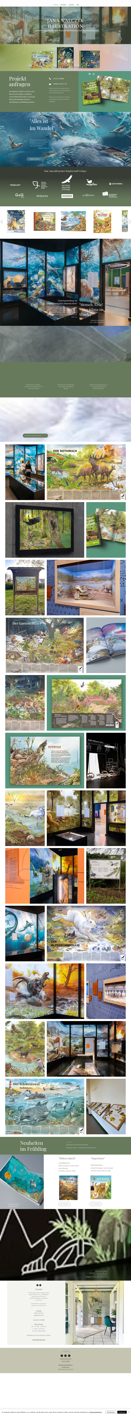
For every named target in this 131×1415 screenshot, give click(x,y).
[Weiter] (121, 39)
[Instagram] (94, 74)
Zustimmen (122, 1412)
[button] (63, 4)
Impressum (65, 1367)
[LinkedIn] (90, 74)
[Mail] (50, 84)
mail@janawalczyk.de (60, 84)
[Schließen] (129, 1412)
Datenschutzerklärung (65, 1365)
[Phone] (50, 78)
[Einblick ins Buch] (84, 300)
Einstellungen (111, 1412)
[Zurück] (10, 39)
